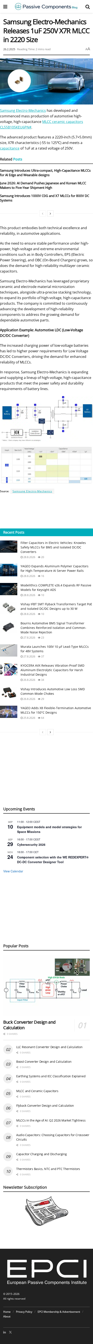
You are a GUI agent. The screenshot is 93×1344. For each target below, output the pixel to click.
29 (42, 699)
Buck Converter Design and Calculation (29, 1025)
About (6, 1316)
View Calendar (13, 871)
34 (42, 680)
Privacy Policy (24, 1312)
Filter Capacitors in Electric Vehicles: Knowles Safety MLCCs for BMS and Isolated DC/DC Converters (53, 547)
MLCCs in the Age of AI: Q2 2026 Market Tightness (51, 1120)
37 (42, 656)
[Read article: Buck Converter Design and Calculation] (46, 985)
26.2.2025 (9, 49)
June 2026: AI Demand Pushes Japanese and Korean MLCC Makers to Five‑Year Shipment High (43, 185)
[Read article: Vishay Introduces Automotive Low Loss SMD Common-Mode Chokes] (8, 693)
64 (42, 718)
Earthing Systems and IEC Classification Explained (50, 1076)
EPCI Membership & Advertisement (59, 1312)
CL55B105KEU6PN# (15, 127)
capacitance (9, 148)
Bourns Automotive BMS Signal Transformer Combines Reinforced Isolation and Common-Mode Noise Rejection (53, 627)
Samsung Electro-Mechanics (23, 110)
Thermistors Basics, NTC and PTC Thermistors (48, 1169)
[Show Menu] (5, 6)
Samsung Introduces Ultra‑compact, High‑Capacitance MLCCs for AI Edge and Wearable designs (45, 172)
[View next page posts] (50, 213)
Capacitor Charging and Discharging (41, 1154)
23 (42, 637)
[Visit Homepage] (46, 6)
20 (42, 557)
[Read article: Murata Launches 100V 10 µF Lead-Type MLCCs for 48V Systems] (8, 650)
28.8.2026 (29, 557)
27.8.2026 (29, 637)
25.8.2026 (29, 718)
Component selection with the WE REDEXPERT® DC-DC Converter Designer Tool (52, 859)
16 (42, 576)
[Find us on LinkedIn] (4, 1332)
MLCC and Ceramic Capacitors (37, 1091)
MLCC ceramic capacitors (62, 121)
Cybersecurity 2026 (31, 844)
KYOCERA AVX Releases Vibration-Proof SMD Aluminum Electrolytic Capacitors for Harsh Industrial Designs (52, 670)
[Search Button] (87, 6)
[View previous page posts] (42, 213)
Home (7, 1312)
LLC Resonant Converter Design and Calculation (49, 1047)
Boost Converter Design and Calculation (43, 1061)
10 (42, 595)
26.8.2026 (29, 680)
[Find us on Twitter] (10, 1332)
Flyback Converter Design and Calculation (45, 1105)
